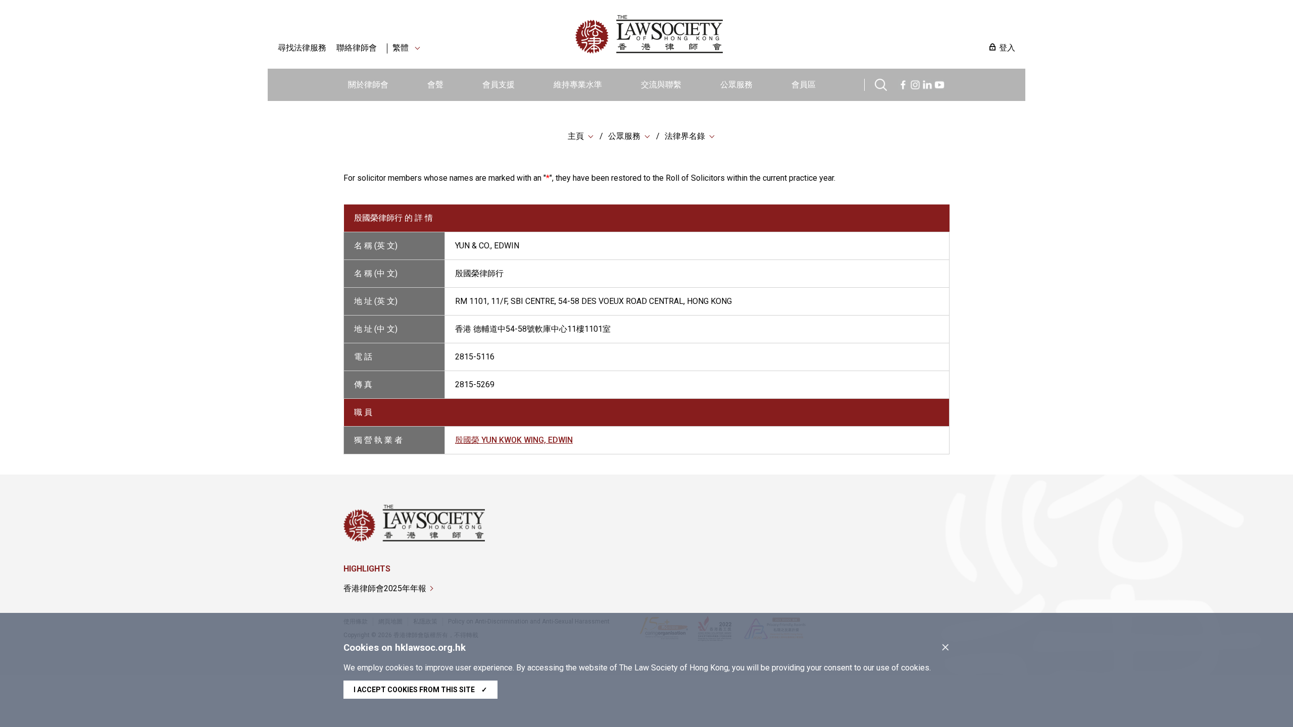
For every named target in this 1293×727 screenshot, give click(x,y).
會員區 (803, 84)
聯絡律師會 (356, 48)
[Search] (881, 83)
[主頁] (701, 34)
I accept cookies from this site (420, 690)
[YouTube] (939, 83)
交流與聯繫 (661, 84)
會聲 (435, 84)
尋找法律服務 (302, 48)
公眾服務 (736, 84)
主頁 (576, 136)
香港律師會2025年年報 (384, 588)
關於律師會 (368, 84)
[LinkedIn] (927, 83)
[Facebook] (903, 83)
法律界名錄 (685, 136)
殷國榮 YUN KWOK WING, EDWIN (514, 440)
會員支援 (498, 84)
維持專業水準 (578, 84)
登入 (1007, 48)
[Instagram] (915, 83)
